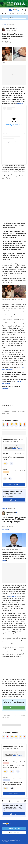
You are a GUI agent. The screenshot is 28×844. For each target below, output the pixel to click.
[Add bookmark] (25, 801)
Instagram (15, 500)
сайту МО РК (12, 596)
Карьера (12, 13)
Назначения (11, 508)
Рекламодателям (14, 832)
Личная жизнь (18, 13)
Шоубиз (4, 13)
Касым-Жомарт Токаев (15, 725)
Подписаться (14, 708)
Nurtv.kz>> (5, 388)
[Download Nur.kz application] (14, 3)
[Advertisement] (14, 74)
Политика (4, 508)
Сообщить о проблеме (14, 828)
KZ (22, 9)
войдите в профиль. (17, 448)
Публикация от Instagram (14, 142)
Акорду (4, 560)
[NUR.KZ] (14, 10)
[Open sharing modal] (18, 801)
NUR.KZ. (20, 103)
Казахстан (4, 725)
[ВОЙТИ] (25, 9)
